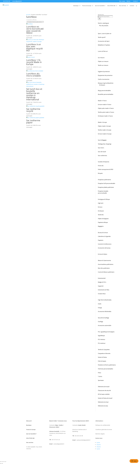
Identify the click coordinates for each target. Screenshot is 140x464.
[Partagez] (4, 461)
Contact (132, 5)
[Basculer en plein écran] (2, 461)
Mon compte (122, 1)
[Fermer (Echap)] (5, 461)
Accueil (28, 14)
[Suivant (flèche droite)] (2, 463)
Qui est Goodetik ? (100, 5)
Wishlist (128, 1)
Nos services (122, 5)
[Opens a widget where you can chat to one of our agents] (133, 461)
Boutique (76, 5)
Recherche (101, 14)
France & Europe (86, 5)
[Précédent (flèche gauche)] (0, 463)
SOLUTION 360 (111, 5)
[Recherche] (99, 19)
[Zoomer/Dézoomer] (0, 461)
